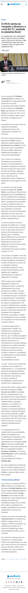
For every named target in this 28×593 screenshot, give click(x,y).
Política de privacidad (12, 587)
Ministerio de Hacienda (13, 559)
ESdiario (8, 80)
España (3, 20)
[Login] (26, 4)
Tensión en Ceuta (8, 1)
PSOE (7, 559)
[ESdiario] (14, 4)
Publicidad (14, 585)
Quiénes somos (8, 585)
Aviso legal (5, 587)
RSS (22, 585)
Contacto (19, 585)
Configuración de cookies (14, 589)
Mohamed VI (16, 1)
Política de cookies (21, 587)
